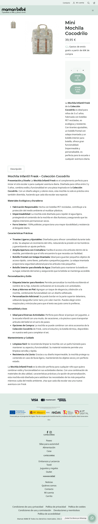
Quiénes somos (49, 485)
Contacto (49, 489)
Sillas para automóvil (49, 444)
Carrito (49, 496)
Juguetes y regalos (49, 468)
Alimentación (49, 447)
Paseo (49, 440)
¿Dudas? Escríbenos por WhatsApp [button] (75, 518)
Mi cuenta (49, 492)
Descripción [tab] (16, 169)
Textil (49, 464)
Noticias (49, 482)
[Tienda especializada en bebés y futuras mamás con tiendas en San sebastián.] (40, 10)
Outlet (49, 471)
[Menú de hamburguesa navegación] (93, 10)
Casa (49, 451)
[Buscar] (89, 2)
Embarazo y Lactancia (49, 461)
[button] (71, 70)
